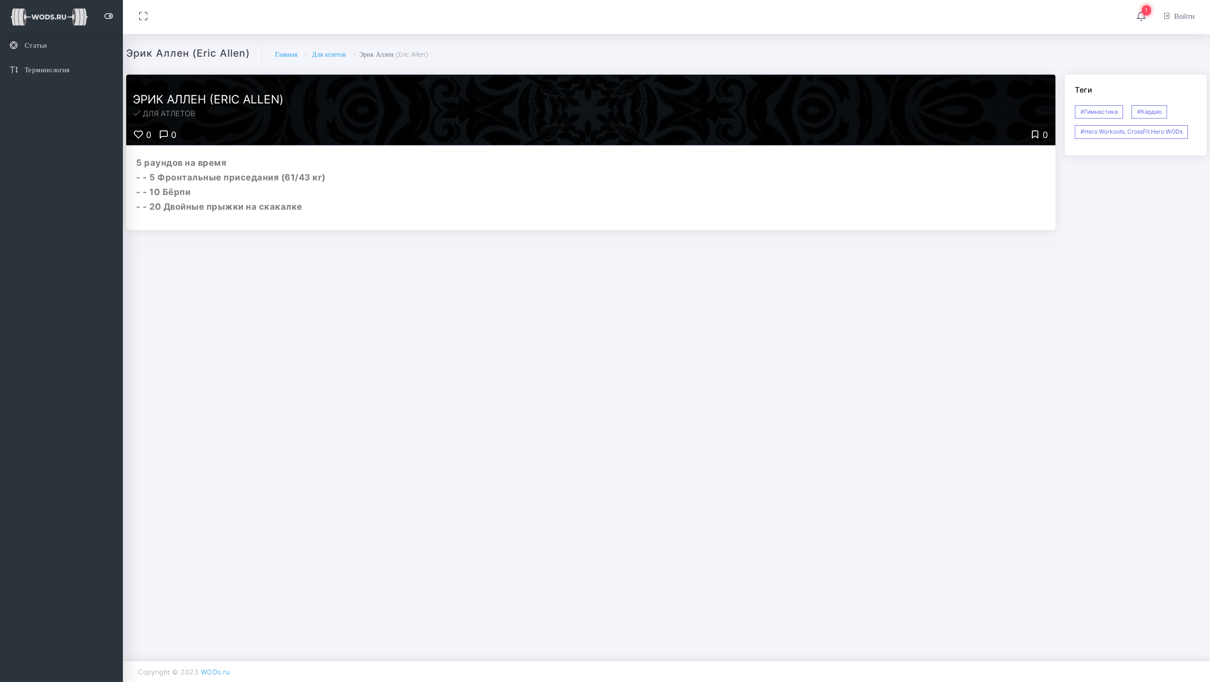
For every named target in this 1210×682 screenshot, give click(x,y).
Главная (286, 54)
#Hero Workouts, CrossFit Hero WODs (1131, 131)
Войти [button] (1184, 16)
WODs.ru (215, 672)
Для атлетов (329, 54)
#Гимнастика (1099, 111)
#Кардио (1149, 111)
